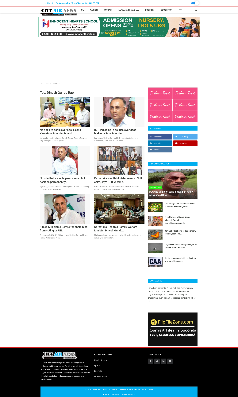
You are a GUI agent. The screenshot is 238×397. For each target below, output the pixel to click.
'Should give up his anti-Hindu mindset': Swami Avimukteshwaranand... (177, 220)
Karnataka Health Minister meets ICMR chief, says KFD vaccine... (118, 180)
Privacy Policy (128, 394)
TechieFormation (148, 389)
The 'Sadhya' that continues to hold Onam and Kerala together (180, 205)
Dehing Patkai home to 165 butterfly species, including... (180, 232)
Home (83, 10)
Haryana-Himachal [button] (128, 10)
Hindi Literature (101, 360)
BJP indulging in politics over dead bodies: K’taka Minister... (115, 131)
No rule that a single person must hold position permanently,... (63, 180)
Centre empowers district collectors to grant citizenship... (180, 259)
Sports (97, 365)
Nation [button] (94, 10)
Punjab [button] (108, 10)
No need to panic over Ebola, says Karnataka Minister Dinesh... (60, 131)
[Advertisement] (119, 58)
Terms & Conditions (111, 394)
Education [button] (167, 10)
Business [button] (150, 10)
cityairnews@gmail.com (159, 294)
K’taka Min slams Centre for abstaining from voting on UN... (63, 228)
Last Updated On (71, 3)
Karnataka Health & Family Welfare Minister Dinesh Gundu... (115, 228)
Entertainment (101, 376)
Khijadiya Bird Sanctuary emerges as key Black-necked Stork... (181, 246)
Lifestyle (98, 371)
